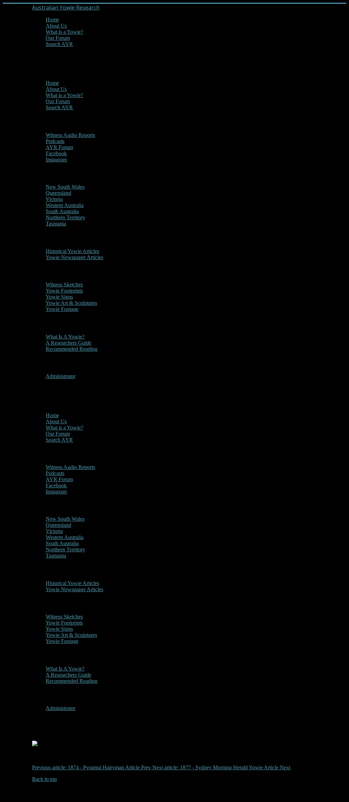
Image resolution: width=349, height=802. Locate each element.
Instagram (56, 159)
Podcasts (55, 141)
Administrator (60, 376)
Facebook (56, 153)
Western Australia (65, 205)
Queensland (58, 193)
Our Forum (58, 38)
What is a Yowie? (64, 32)
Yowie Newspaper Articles (74, 257)
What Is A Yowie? (65, 337)
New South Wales (65, 187)
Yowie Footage (62, 309)
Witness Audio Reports (70, 135)
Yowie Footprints (64, 291)
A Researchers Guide (68, 343)
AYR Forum (59, 147)
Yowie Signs (59, 297)
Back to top (44, 779)
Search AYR (59, 44)
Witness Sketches (64, 284)
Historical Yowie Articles (72, 251)
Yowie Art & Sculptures (71, 303)
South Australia (62, 211)
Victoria (54, 199)
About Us (56, 26)
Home (52, 19)
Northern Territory (65, 217)
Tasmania (56, 223)
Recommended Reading (71, 349)
